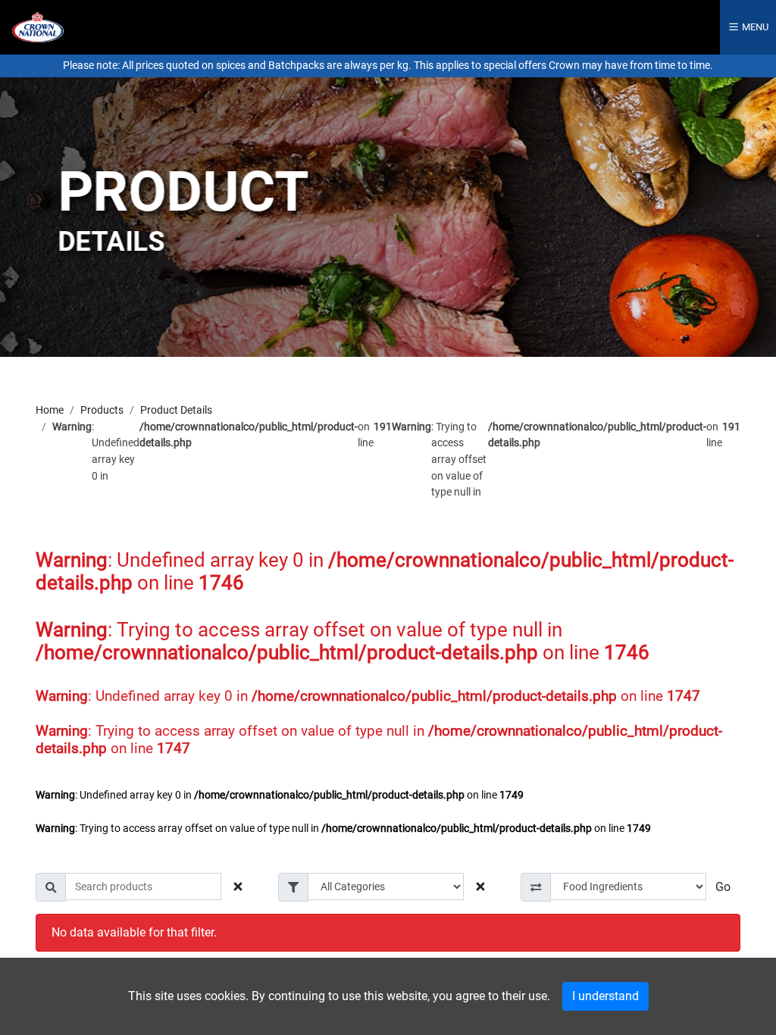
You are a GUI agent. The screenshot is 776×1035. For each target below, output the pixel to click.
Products (102, 410)
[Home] (38, 26)
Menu (754, 27)
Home (50, 410)
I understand (605, 996)
